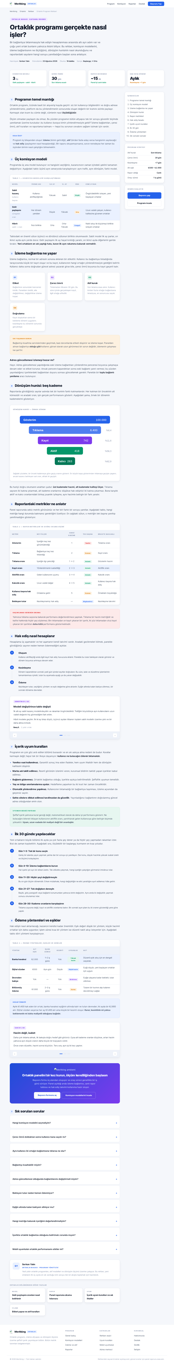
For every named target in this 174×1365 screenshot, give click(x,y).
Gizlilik (137, 1345)
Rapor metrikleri (137, 116)
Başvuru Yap (156, 4)
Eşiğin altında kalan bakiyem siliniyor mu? (65, 1207)
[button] (61, 735)
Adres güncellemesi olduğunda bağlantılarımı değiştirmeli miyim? (65, 1179)
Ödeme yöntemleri (138, 132)
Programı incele (144, 203)
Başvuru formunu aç (47, 1095)
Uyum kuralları (106, 1340)
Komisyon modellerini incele (79, 1095)
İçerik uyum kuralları (139, 124)
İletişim (137, 1349)
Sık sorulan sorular (138, 136)
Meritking (13, 11)
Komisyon (121, 4)
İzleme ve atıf (71, 1345)
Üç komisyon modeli (139, 104)
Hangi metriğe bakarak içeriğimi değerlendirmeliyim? (65, 1221)
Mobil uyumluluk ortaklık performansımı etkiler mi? (65, 1249)
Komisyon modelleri (73, 1340)
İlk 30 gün (134, 128)
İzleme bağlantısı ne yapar (141, 108)
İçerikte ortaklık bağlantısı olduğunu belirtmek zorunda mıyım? (65, 1235)
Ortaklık (23, 11)
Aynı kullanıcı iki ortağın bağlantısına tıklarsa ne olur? (65, 1150)
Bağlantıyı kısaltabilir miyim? (65, 1164)
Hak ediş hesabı (137, 120)
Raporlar (132, 4)
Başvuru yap (144, 195)
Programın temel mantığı (140, 100)
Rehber (31, 11)
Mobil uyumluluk (107, 1345)
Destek (142, 4)
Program (111, 4)
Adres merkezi (106, 1349)
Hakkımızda (139, 1336)
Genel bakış (70, 1336)
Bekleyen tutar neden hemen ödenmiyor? (65, 1193)
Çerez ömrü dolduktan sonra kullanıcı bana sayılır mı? (65, 1137)
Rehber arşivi (105, 1336)
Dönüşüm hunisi (137, 112)
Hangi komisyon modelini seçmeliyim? (65, 1122)
